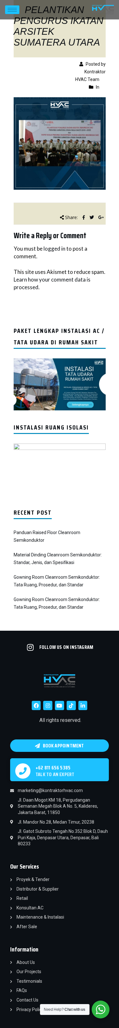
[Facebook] (36, 705)
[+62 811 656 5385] (22, 771)
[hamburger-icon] (12, 9)
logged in (54, 248)
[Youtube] (59, 705)
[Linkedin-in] (83, 705)
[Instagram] (47, 705)
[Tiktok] (71, 705)
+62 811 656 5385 (53, 768)
